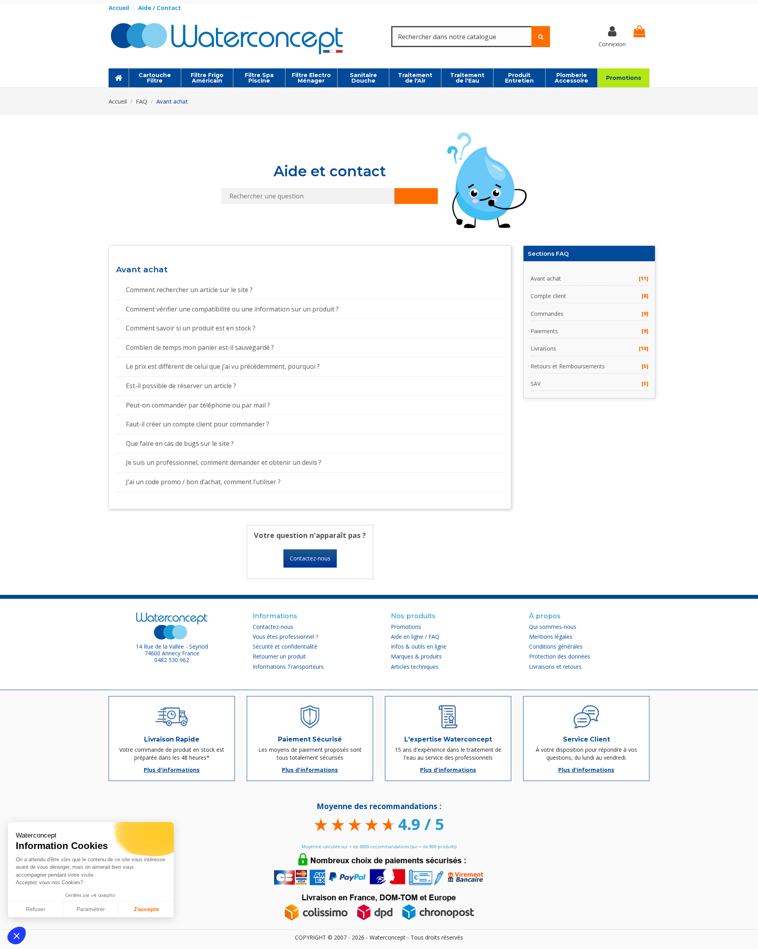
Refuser (35, 909)
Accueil (120, 7)
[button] (16, 935)
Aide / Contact (159, 7)
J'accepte (146, 909)
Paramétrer (91, 909)
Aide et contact (330, 171)
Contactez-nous (310, 558)
